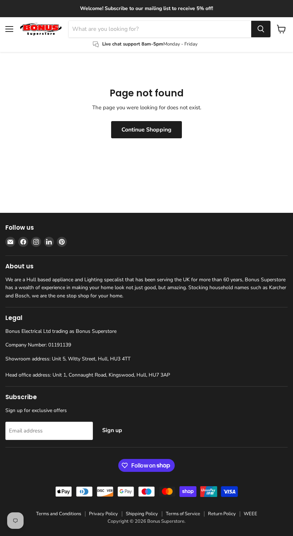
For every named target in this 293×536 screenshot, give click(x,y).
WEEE (250, 514)
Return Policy (222, 514)
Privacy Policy (103, 514)
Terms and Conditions (58, 514)
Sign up (112, 430)
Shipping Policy (142, 514)
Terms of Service (183, 514)
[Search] (260, 29)
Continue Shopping (146, 130)
